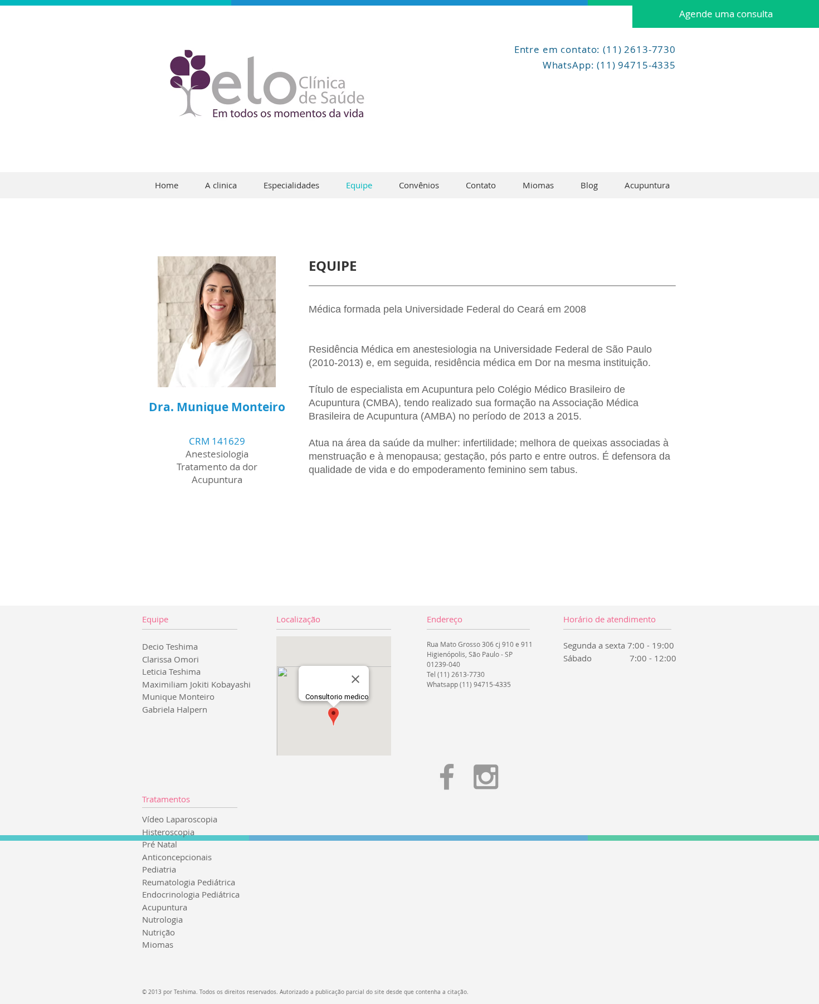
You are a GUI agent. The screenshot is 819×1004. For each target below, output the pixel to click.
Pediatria (159, 869)
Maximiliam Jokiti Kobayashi (196, 684)
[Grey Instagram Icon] (486, 776)
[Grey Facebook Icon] (447, 776)
